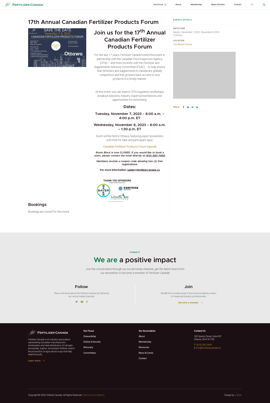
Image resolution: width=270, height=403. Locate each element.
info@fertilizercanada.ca (208, 348)
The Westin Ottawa (182, 44)
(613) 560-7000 (155, 155)
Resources (144, 347)
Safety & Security (92, 342)
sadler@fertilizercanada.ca (143, 170)
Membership (196, 4)
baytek (238, 395)
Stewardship (89, 336)
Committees (89, 353)
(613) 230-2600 (204, 345)
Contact (237, 4)
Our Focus (158, 4)
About (178, 4)
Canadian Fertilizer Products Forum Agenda (129, 146)
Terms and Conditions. (94, 395)
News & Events (218, 4)
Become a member (188, 303)
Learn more (34, 361)
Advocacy (88, 347)
